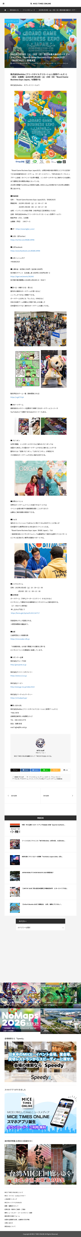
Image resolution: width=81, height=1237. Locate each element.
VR (18, 779)
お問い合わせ (9, 1223)
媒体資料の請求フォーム (12, 1216)
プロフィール (40, 753)
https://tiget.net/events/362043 (22, 276)
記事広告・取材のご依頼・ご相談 (15, 1209)
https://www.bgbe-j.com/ (25, 229)
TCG (15, 779)
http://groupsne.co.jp (18, 664)
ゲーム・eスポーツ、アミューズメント (56, 63)
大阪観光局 (59, 779)
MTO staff (21, 777)
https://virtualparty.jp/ (18, 698)
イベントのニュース (12, 21)
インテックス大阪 (39, 779)
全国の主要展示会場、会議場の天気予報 (17, 1220)
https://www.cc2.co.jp (18, 675)
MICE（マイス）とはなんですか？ (15, 1196)
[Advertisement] (30, 946)
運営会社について (10, 1226)
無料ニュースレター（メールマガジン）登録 (18, 1213)
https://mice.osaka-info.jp (20, 639)
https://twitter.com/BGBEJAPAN (22, 240)
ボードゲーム (52, 779)
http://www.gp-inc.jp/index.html (22, 687)
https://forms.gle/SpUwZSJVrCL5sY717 (25, 613)
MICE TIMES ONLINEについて (14, 1192)
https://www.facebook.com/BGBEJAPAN (25, 251)
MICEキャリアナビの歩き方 (13, 1203)
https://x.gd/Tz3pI (17, 397)
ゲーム (46, 779)
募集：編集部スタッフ (11, 1206)
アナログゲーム (24, 779)
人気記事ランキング (11, 1199)
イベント (31, 779)
